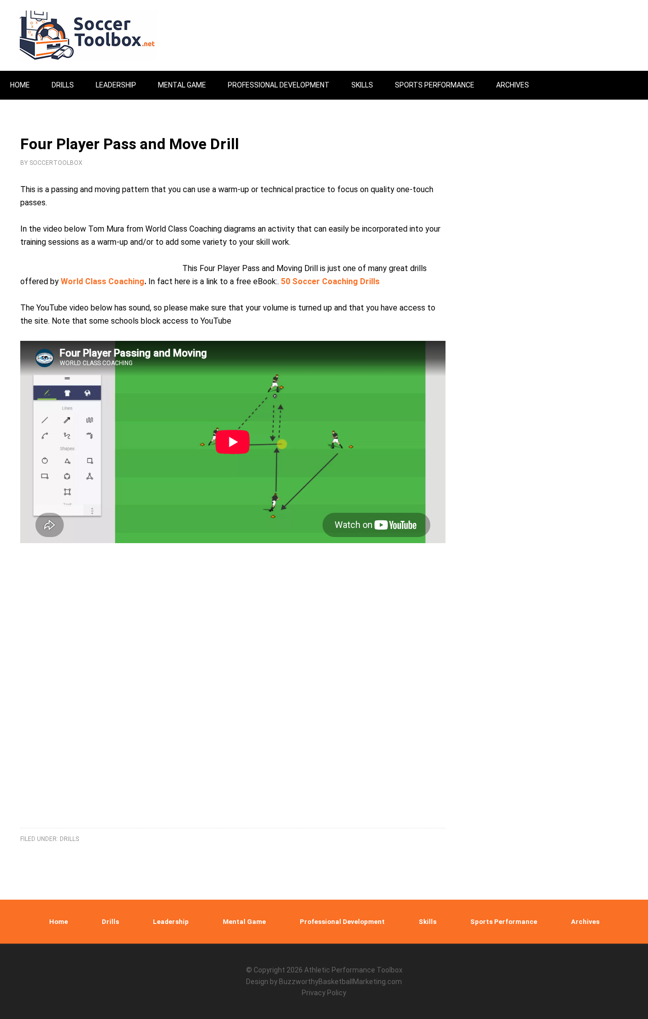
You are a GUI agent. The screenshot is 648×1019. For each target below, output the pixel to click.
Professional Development (342, 921)
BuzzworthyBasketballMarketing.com (340, 982)
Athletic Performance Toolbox (353, 970)
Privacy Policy (324, 993)
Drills (69, 839)
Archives (585, 921)
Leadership (171, 921)
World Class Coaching (102, 281)
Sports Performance (503, 921)
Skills (427, 921)
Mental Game (244, 921)
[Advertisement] (233, 699)
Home (58, 921)
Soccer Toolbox (96, 35)
